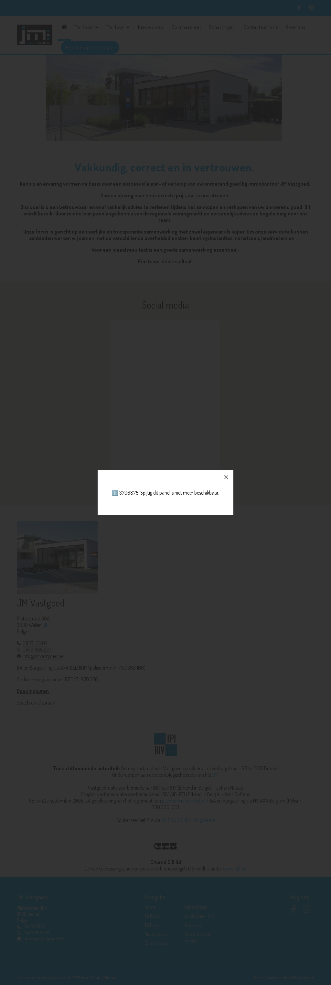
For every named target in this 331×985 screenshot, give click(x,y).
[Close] (226, 477)
